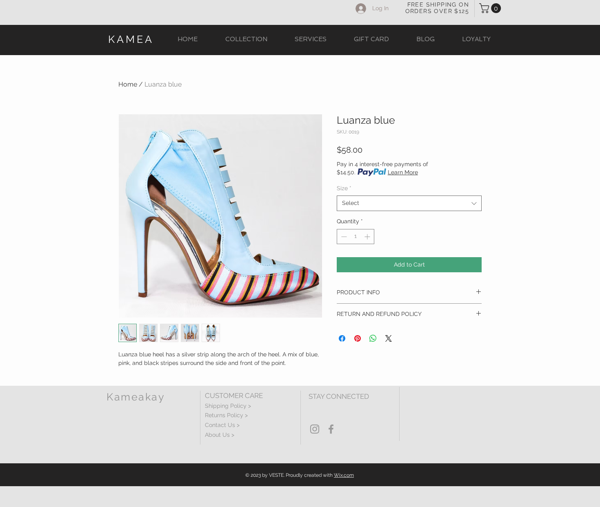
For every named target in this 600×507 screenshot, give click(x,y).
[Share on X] (388, 338)
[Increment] (368, 236)
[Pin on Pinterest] (357, 338)
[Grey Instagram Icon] (315, 429)
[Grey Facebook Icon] (331, 429)
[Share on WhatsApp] (373, 338)
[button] (491, 8)
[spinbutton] (355, 236)
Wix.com (344, 475)
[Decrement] (343, 236)
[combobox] (409, 203)
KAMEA (131, 39)
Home (127, 84)
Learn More (403, 172)
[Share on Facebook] (342, 338)
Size (344, 188)
